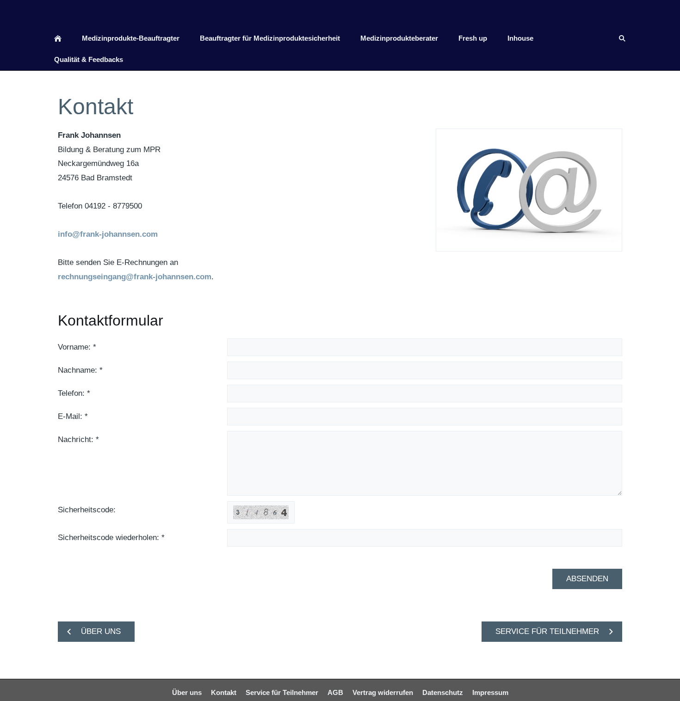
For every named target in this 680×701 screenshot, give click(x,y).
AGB (335, 692)
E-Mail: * (73, 416)
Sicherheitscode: (87, 509)
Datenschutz (442, 692)
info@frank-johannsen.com (108, 234)
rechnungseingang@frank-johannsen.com (134, 276)
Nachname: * (80, 370)
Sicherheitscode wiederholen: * (111, 537)
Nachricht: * (78, 439)
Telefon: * (74, 393)
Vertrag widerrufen (382, 692)
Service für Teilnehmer (282, 692)
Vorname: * (77, 347)
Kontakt (223, 692)
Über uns (187, 692)
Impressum (490, 692)
